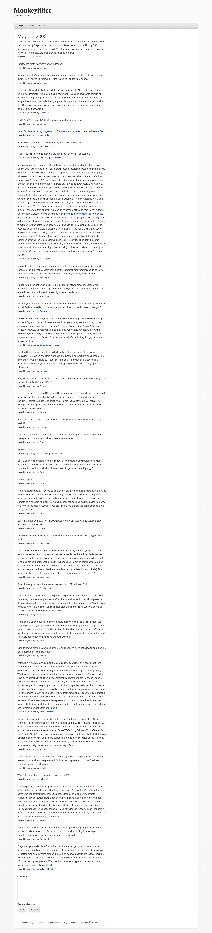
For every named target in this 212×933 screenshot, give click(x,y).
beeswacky (45, 749)
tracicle (43, 412)
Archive (42, 25)
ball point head (46, 869)
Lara (42, 640)
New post (31, 25)
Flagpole (43, 311)
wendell (43, 820)
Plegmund (44, 839)
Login (21, 25)
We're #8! (22, 41)
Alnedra (42, 655)
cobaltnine (44, 577)
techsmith (44, 779)
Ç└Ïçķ (49, 865)
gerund (28, 57)
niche (21, 922)
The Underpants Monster (51, 158)
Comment (22, 876)
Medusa (43, 68)
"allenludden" (79, 790)
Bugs (66, 922)
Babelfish (56, 180)
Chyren (43, 442)
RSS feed (95, 922)
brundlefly (44, 768)
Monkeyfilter (33, 10)
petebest (43, 124)
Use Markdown (24, 904)
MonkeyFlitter (46, 146)
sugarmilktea (45, 135)
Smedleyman (45, 588)
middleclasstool (47, 712)
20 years (28, 68)
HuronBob (44, 113)
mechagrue (45, 259)
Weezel (43, 386)
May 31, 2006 (31, 36)
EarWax (43, 513)
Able (86, 922)
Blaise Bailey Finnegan (50, 345)
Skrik (42, 472)
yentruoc (43, 427)
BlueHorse (44, 543)
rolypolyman (45, 296)
